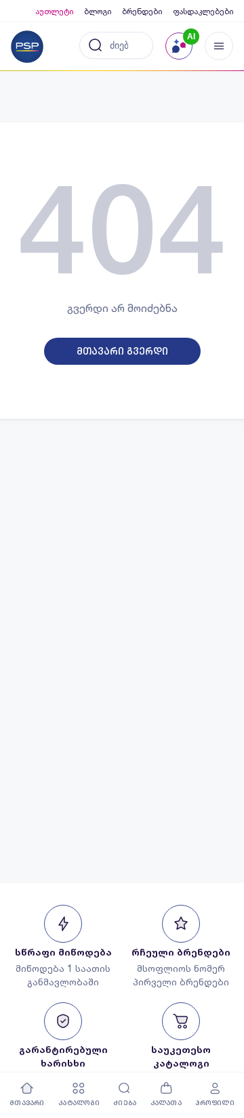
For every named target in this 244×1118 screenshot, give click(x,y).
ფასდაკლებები (203, 11)
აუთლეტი (54, 11)
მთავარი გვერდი (122, 351)
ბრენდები (142, 11)
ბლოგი (97, 11)
